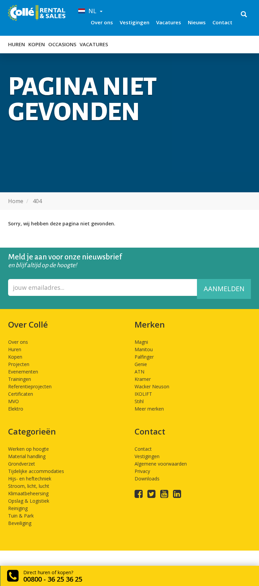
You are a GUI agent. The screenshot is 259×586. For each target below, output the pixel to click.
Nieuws (197, 22)
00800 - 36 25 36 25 (52, 579)
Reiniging (18, 508)
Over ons (102, 22)
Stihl (139, 401)
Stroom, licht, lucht (28, 486)
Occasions (62, 44)
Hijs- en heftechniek (29, 478)
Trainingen (19, 379)
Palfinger (144, 357)
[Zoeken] (244, 14)
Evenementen (23, 371)
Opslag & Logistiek (28, 501)
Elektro (15, 409)
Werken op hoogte (28, 449)
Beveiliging (19, 523)
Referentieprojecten (30, 386)
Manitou (144, 349)
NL (91, 11)
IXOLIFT (143, 394)
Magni (141, 342)
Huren (16, 44)
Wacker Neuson (152, 386)
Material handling (27, 456)
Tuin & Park (21, 515)
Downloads (147, 478)
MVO (13, 401)
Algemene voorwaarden (161, 464)
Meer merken (149, 409)
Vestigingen (134, 22)
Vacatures (168, 22)
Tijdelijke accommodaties (36, 471)
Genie (141, 364)
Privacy (142, 471)
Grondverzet (21, 464)
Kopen (36, 44)
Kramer (143, 379)
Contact (222, 22)
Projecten (18, 364)
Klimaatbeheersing (28, 493)
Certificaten (20, 394)
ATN (139, 371)
